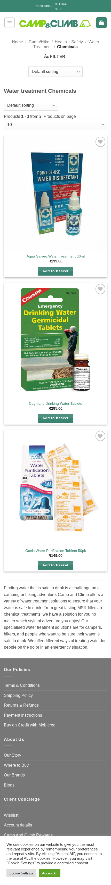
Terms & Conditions (22, 685)
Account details (18, 825)
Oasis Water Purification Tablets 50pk (55, 551)
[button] (9, 23)
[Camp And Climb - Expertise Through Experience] (55, 23)
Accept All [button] (49, 873)
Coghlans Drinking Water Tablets (55, 404)
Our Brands (14, 775)
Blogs (9, 785)
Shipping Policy (18, 695)
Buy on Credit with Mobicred (30, 725)
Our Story (12, 755)
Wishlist (11, 815)
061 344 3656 (61, 6)
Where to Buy (16, 765)
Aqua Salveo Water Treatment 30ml (56, 256)
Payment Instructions (23, 715)
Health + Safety (69, 42)
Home (17, 42)
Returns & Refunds (21, 705)
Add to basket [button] (55, 271)
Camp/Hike (39, 42)
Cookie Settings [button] (21, 873)
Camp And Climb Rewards (28, 835)
